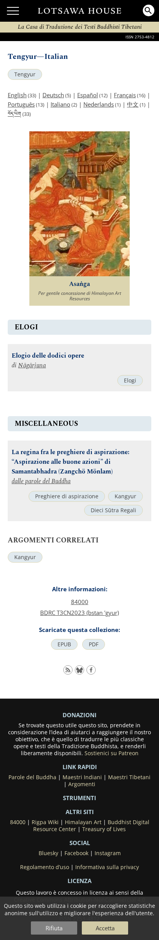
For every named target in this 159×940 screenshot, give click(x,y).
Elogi (130, 380)
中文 (133, 104)
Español (87, 95)
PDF (93, 644)
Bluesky (48, 853)
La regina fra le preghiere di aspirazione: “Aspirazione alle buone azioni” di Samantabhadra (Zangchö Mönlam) (70, 462)
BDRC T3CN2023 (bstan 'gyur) (79, 612)
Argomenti (81, 784)
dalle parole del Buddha (41, 481)
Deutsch (53, 95)
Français (125, 95)
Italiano (60, 104)
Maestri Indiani (82, 777)
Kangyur (125, 496)
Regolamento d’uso (44, 867)
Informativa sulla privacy (107, 867)
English (17, 95)
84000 (79, 602)
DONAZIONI (79, 715)
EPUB (64, 644)
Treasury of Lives (104, 829)
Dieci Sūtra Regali (113, 510)
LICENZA (79, 881)
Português (21, 104)
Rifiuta (54, 928)
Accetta (105, 928)
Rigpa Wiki (45, 822)
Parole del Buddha (32, 777)
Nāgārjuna (32, 365)
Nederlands (98, 104)
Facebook (76, 853)
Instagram (108, 853)
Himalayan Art (83, 822)
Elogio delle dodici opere (48, 356)
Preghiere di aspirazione (66, 496)
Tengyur (25, 74)
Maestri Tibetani (129, 777)
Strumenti (79, 798)
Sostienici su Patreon (112, 753)
